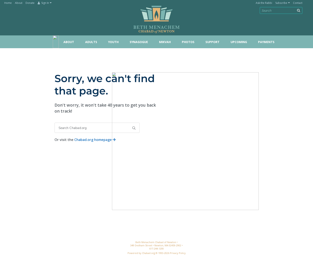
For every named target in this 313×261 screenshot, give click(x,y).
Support (212, 42)
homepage (93, 139)
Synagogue (139, 42)
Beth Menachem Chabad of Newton (156, 17)
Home (8, 3)
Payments (266, 42)
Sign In (45, 3)
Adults (91, 42)
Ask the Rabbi (264, 3)
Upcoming (239, 42)
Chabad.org (148, 253)
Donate (30, 3)
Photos (188, 42)
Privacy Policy (178, 253)
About (18, 3)
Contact (297, 3)
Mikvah (165, 42)
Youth (113, 42)
